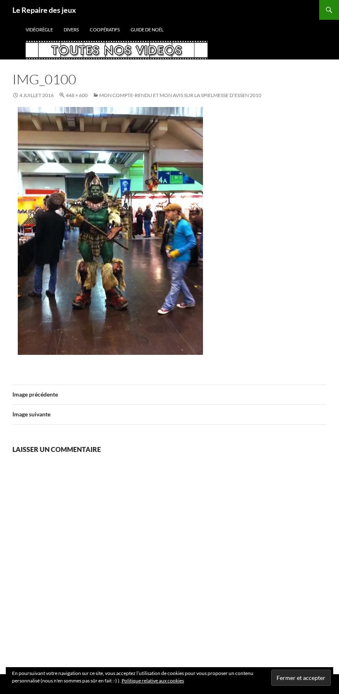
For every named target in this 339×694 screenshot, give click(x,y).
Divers (71, 29)
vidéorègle (39, 29)
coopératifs (105, 29)
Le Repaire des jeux (44, 9)
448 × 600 (77, 95)
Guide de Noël (147, 29)
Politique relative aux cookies (153, 680)
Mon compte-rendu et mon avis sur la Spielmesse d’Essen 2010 (180, 95)
